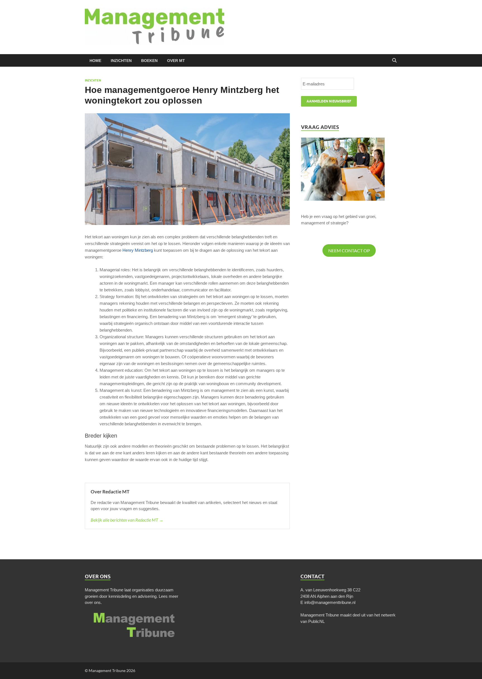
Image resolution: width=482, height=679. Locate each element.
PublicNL (316, 621)
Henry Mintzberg (137, 250)
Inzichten (121, 60)
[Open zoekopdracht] (394, 60)
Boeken (149, 60)
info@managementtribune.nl (329, 602)
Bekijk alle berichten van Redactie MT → (127, 519)
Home (95, 60)
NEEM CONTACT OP (349, 250)
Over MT (176, 60)
